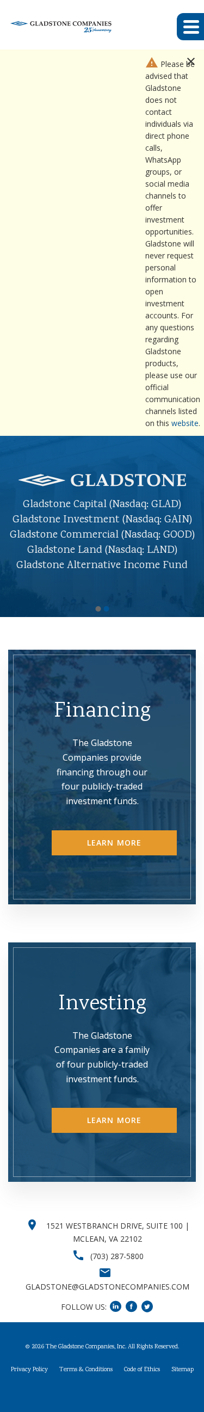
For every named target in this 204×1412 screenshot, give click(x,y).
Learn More (114, 854)
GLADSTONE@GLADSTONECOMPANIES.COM (107, 1298)
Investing (102, 1016)
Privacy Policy (29, 1382)
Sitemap (182, 1382)
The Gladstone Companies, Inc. (86, 1359)
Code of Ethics (142, 1382)
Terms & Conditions (86, 1382)
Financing (102, 724)
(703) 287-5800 (117, 1268)
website (185, 423)
